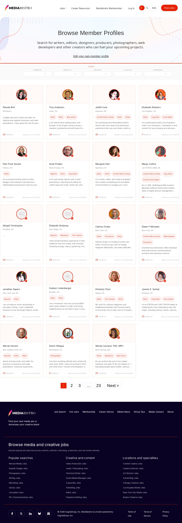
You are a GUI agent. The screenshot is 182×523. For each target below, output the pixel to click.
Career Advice (106, 411)
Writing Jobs (14, 478)
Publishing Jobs (73, 487)
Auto (154, 8)
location (128, 70)
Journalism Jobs (16, 492)
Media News (123, 411)
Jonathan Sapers (11, 289)
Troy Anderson (56, 107)
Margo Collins (149, 164)
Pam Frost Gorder (12, 164)
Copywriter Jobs (73, 483)
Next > (113, 385)
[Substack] (48, 513)
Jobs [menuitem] (62, 8)
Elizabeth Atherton (151, 107)
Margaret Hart (102, 164)
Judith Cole (101, 107)
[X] (21, 513)
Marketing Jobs (16, 483)
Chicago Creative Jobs (133, 483)
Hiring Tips (139, 411)
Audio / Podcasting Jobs (77, 468)
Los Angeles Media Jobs (134, 487)
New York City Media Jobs (135, 492)
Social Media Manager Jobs (78, 478)
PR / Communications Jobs (21, 497)
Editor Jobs (71, 492)
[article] (21, 112)
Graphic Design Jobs (18, 468)
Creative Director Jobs (133, 468)
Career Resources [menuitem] (80, 8)
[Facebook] (12, 513)
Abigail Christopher (13, 225)
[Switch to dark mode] (147, 7)
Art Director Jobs (130, 473)
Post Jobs (169, 8)
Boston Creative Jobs (132, 497)
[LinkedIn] (30, 513)
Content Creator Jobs (132, 463)
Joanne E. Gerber (151, 289)
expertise (37, 70)
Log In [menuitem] (131, 8)
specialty (67, 70)
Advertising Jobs (130, 478)
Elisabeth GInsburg (58, 225)
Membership (89, 411)
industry (97, 70)
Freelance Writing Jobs (76, 497)
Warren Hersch (10, 346)
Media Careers (156, 411)
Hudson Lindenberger (60, 288)
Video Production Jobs (76, 463)
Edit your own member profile (91, 56)
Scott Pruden (55, 164)
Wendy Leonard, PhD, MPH (109, 346)
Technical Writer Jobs (76, 473)
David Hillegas (56, 346)
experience (158, 70)
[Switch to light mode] (142, 7)
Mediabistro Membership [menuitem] (109, 8)
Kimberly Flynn (103, 289)
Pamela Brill (9, 107)
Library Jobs (14, 487)
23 (98, 385)
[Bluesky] (39, 513)
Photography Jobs (17, 473)
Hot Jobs (74, 411)
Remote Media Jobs (18, 463)
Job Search (60, 411)
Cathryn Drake (102, 226)
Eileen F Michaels (150, 226)
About (170, 411)
